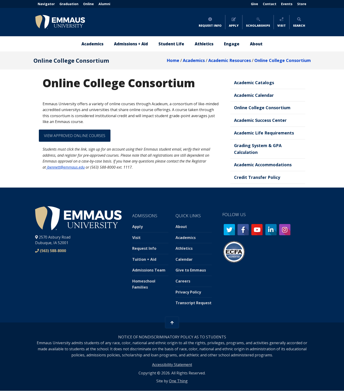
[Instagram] (284, 229)
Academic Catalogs (254, 82)
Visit (281, 25)
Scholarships (258, 25)
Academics (194, 60)
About (181, 226)
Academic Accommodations (263, 164)
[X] (229, 229)
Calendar (184, 259)
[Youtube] (257, 229)
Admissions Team (148, 270)
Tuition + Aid (144, 259)
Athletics (184, 248)
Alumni (104, 4)
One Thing (178, 381)
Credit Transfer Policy (257, 177)
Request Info (210, 25)
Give (254, 4)
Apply (234, 25)
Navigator (46, 4)
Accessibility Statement (172, 364)
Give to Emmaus (191, 270)
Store (301, 4)
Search (299, 25)
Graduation (68, 4)
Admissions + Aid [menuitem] (131, 44)
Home (173, 60)
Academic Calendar (254, 95)
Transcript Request (194, 302)
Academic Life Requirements (264, 133)
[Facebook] (243, 229)
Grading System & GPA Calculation (258, 149)
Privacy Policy (188, 292)
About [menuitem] (256, 44)
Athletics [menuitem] (204, 44)
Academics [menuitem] (92, 44)
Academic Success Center (260, 120)
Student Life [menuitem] (171, 44)
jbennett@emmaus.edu (66, 167)
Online (88, 4)
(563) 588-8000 (53, 250)
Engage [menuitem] (231, 44)
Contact (269, 4)
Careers (183, 281)
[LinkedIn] (271, 229)
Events (287, 4)
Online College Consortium (282, 60)
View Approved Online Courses (74, 135)
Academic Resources (229, 60)
